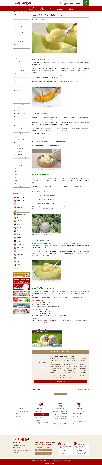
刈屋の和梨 (19, 220)
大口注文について (47, 460)
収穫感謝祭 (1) (17, 73)
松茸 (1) (15, 180)
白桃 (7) (16, 119)
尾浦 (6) (16, 49)
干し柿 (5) (17, 171)
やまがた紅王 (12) (18, 26)
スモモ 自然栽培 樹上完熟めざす (82, 389)
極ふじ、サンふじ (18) (19, 165)
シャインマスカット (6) (19, 139)
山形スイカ (19, 207)
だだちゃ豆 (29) (17, 44)
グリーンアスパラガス (21, 244)
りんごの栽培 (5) (18, 151)
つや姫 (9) (17, 93)
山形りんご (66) (17, 142)
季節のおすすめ (20, 197)
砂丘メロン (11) (17, 183)
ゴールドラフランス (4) (19, 70)
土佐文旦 (19, 237)
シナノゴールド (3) (19, 159)
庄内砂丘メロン (20, 204)
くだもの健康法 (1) (18, 20)
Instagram (17, 452)
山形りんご (19, 230)
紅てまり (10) (17, 35)
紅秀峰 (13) (17, 38)
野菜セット (19, 241)
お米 (18, 251)
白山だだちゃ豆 (20, 210)
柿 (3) (16, 174)
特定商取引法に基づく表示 (57, 460)
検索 (59, 3)
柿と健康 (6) (17, 177)
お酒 (18, 261)
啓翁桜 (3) (16, 78)
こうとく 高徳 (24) (18, 145)
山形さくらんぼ (20, 200)
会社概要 (33, 460)
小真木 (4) (17, 47)
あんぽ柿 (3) (16, 18)
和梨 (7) (15, 75)
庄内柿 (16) (16, 168)
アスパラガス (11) (17, 64)
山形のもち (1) (17, 107)
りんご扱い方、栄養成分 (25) (21, 157)
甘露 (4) (16, 52)
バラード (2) (17, 130)
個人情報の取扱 (67, 460)
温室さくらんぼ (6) (19, 32)
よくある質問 (39, 460)
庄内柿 (18, 234)
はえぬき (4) (17, 96)
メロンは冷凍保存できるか (38, 389)
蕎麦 (18, 257)
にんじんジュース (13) (18, 61)
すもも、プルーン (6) (18, 41)
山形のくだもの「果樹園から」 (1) (21, 104)
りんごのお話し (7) (19, 148)
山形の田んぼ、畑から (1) (19, 133)
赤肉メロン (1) (18, 186)
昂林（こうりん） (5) (19, 162)
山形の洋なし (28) (17, 125)
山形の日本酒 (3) (17, 110)
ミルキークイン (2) (19, 102)
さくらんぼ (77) (17, 23)
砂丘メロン (42, 19)
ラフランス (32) (17, 67)
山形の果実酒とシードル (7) (19, 113)
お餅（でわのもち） (21, 254)
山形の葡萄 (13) (17, 136)
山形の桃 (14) (16, 116)
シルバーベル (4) (18, 128)
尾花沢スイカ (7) (17, 84)
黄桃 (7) (16, 122)
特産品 (18, 264)
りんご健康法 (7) (18, 154)
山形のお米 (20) (17, 90)
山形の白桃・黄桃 (21, 214)
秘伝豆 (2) (17, 58)
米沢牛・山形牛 (20, 247)
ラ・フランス (20, 227)
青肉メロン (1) (18, 188)
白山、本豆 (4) (18, 55)
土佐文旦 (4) (16, 81)
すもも (18, 217)
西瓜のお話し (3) (18, 87)
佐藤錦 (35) (17, 29)
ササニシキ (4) (18, 99)
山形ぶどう (19, 224)
